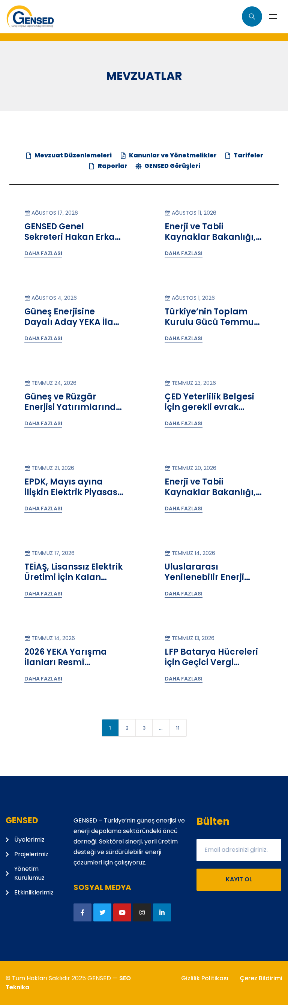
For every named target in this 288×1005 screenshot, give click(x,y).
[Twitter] (102, 912)
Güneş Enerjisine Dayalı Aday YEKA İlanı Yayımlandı (73, 322)
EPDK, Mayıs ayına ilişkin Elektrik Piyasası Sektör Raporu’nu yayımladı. (72, 497)
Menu (273, 16)
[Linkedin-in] (162, 912)
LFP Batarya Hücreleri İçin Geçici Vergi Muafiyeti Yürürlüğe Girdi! (211, 667)
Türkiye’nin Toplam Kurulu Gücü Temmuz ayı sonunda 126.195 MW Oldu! (211, 327)
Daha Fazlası (43, 253)
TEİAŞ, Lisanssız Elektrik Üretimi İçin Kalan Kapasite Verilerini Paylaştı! (73, 582)
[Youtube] (122, 912)
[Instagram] (142, 912)
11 (178, 727)
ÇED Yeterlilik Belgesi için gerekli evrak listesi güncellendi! (209, 407)
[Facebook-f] (83, 912)
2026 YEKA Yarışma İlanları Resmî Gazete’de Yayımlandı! (65, 667)
